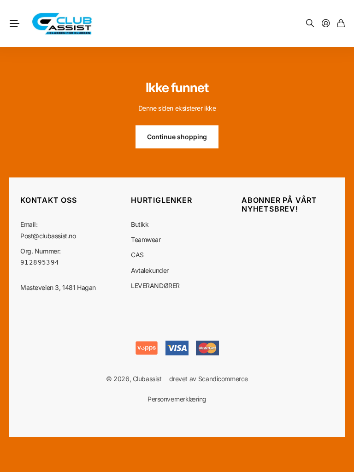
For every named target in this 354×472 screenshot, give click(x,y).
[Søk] (310, 24)
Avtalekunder (150, 270)
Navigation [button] (14, 23)
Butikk (139, 224)
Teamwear (146, 239)
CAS (137, 255)
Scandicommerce (223, 379)
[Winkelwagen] (341, 24)
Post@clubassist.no (48, 236)
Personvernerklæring (177, 399)
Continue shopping (177, 137)
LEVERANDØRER (155, 285)
